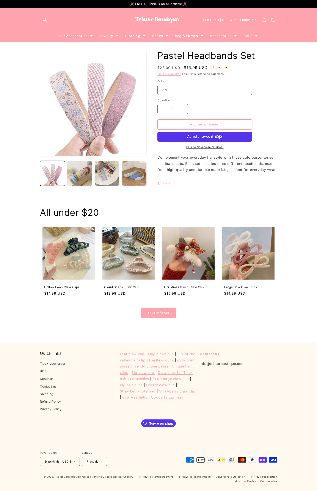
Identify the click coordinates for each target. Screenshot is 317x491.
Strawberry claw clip (177, 391)
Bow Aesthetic (135, 397)
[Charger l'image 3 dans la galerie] (106, 173)
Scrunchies (139, 379)
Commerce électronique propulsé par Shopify (104, 476)
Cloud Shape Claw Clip (121, 287)
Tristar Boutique (65, 476)
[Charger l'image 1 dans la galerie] (52, 173)
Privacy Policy (50, 409)
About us (46, 379)
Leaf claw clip (132, 354)
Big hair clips (131, 385)
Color (161, 81)
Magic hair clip (161, 354)
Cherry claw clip (160, 385)
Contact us (48, 386)
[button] (44, 19)
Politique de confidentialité (194, 476)
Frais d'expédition (169, 73)
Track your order (53, 363)
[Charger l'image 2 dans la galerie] (79, 173)
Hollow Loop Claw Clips (62, 287)
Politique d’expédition (263, 476)
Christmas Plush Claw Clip (184, 287)
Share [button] (166, 183)
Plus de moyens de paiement (205, 147)
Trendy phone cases (150, 366)
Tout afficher (159, 313)
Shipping (46, 394)
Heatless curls (161, 360)
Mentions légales (245, 480)
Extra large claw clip (171, 379)
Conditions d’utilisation (230, 476)
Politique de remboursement (155, 476)
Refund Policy (50, 401)
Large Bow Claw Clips (240, 287)
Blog (43, 371)
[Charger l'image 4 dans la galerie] (134, 173)
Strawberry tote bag (137, 391)
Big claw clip (143, 373)
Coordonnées (268, 480)
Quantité (163, 100)
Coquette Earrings (167, 397)
